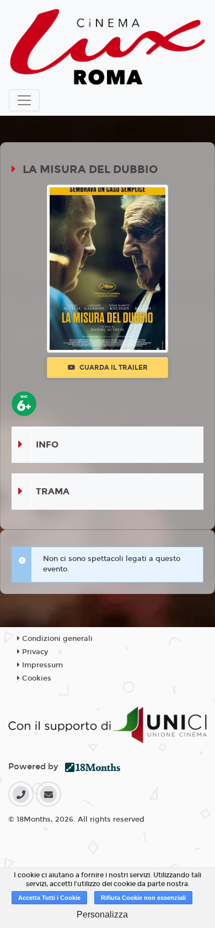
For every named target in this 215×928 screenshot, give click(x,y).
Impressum (41, 665)
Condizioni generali (56, 638)
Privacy (34, 652)
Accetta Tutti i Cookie (49, 897)
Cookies (35, 678)
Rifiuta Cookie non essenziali (143, 897)
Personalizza (102, 914)
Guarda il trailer (113, 367)
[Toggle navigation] (24, 100)
